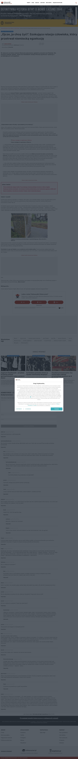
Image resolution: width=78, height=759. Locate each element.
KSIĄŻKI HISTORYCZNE (57, 2)
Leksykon (42, 2)
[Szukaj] (76, 3)
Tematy (28, 2)
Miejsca (37, 2)
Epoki (33, 2)
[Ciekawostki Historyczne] (7, 3)
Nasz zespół (49, 2)
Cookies (35, 405)
